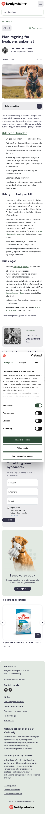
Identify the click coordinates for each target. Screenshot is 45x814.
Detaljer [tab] (22, 362)
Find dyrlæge (10, 716)
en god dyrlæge (21, 266)
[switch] (38, 413)
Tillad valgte (22, 448)
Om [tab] (36, 362)
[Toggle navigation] (41, 4)
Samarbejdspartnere (13, 706)
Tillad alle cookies (22, 440)
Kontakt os (9, 720)
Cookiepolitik (10, 785)
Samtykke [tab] (8, 362)
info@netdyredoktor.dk (15, 679)
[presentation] (2, 622)
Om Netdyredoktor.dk (14, 701)
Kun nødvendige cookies (22, 456)
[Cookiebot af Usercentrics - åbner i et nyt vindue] (31, 355)
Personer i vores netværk (15, 711)
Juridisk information (13, 793)
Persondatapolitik (12, 789)
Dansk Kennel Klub (14, 293)
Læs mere (14, 515)
